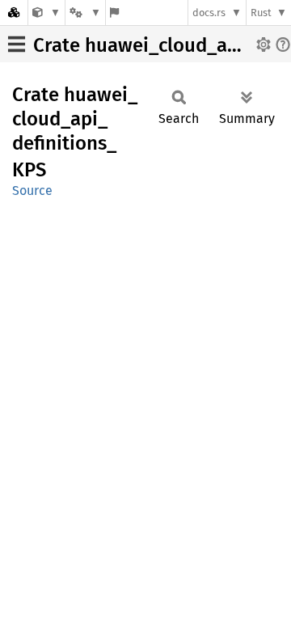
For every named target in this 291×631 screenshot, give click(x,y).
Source (32, 190)
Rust (261, 12)
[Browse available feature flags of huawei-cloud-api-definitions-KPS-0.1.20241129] (114, 12)
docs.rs (209, 12)
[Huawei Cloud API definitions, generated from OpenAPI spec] (46, 12)
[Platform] (84, 12)
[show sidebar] (16, 44)
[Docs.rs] (13, 12)
